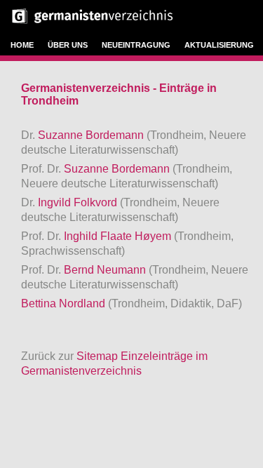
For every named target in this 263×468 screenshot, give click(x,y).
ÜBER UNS (68, 45)
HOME (22, 45)
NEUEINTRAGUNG (136, 45)
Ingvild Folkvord (79, 202)
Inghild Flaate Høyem (119, 236)
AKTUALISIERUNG (219, 45)
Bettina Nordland (64, 303)
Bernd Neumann (106, 270)
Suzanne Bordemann (92, 135)
